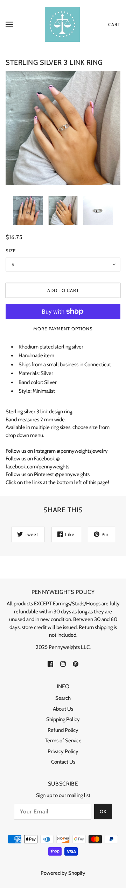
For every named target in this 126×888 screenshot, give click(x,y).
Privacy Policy (63, 751)
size (11, 250)
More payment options (63, 328)
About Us (63, 709)
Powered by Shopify (63, 873)
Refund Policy (63, 730)
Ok (103, 811)
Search (63, 698)
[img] (50, 663)
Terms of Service (63, 740)
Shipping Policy (63, 719)
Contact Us (63, 762)
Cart (114, 24)
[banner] (62, 24)
